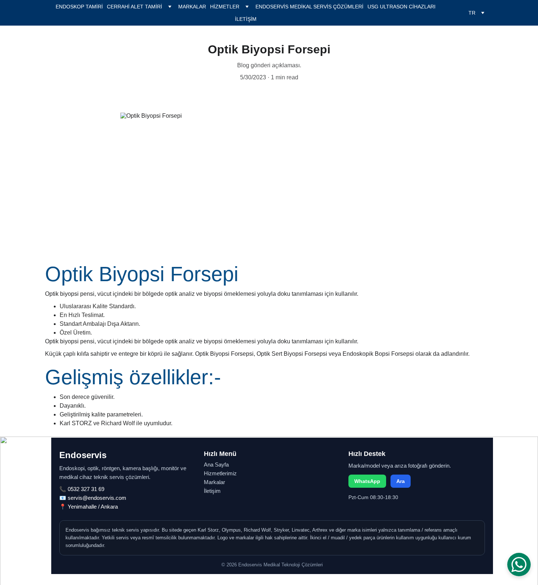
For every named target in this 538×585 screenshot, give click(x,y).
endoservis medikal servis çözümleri (309, 7)
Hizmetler (224, 7)
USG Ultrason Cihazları (401, 7)
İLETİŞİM (246, 19)
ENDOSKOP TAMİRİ (79, 7)
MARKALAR (192, 7)
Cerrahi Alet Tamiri (134, 7)
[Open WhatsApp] (519, 564)
